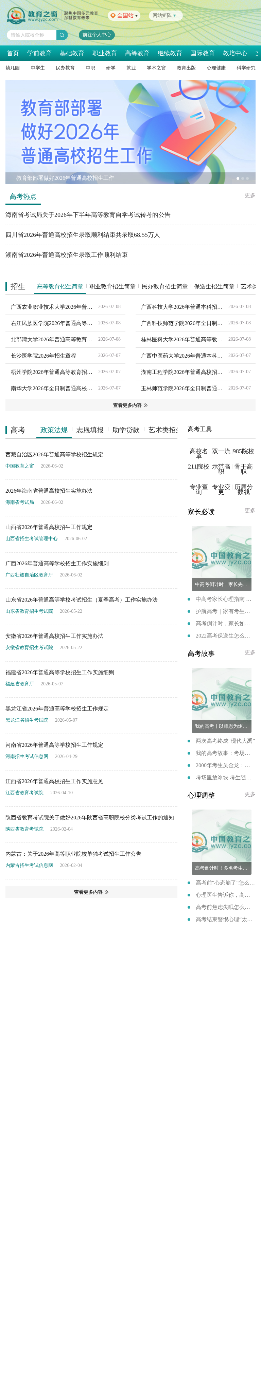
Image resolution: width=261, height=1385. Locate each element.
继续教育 (170, 53)
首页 (13, 53)
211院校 (198, 466)
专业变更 (221, 487)
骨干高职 (243, 469)
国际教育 (202, 53)
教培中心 (235, 53)
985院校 (243, 451)
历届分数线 (243, 490)
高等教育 (137, 53)
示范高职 (221, 466)
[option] (130, 132)
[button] (238, 178)
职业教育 (104, 53)
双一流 (221, 451)
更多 (250, 195)
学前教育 (39, 53)
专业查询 (199, 487)
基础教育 (72, 53)
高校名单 (199, 451)
